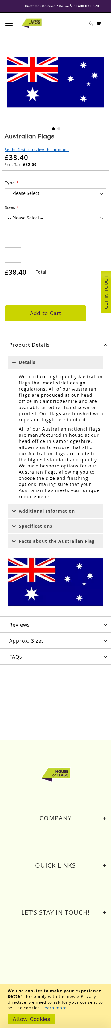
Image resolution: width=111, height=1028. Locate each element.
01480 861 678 (78, 6)
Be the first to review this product (37, 149)
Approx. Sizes (26, 640)
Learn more (54, 1007)
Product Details (29, 344)
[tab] (55, 345)
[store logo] (31, 23)
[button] (53, 128)
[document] (56, 1006)
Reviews (19, 624)
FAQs (15, 656)
